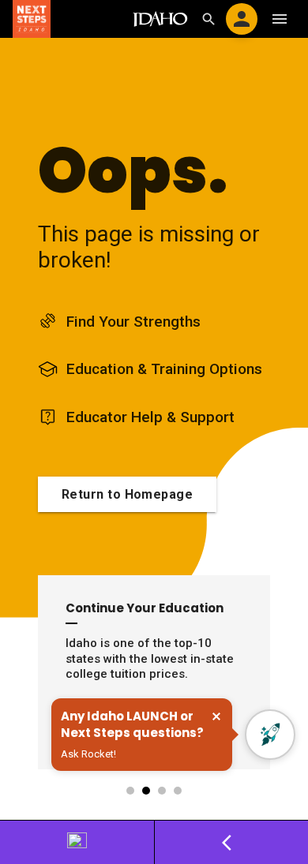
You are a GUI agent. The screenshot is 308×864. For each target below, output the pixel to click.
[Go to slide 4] (178, 791)
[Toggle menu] (279, 19)
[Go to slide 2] (147, 791)
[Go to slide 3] (162, 791)
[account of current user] (241, 19)
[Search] (208, 19)
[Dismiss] (216, 716)
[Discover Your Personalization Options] (77, 842)
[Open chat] (270, 734)
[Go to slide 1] (131, 791)
